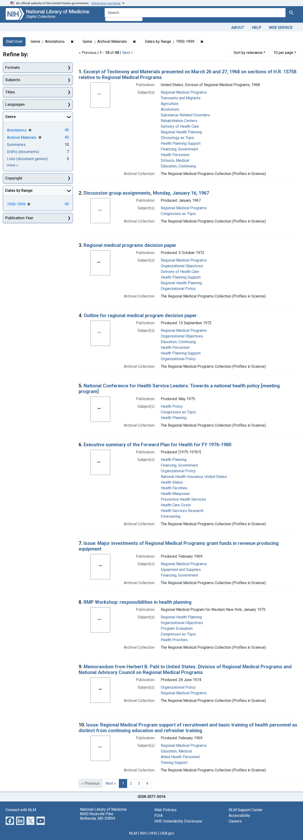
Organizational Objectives (182, 266)
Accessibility (239, 815)
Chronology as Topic (177, 138)
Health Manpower (175, 493)
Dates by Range (18, 190)
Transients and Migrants (181, 98)
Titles (10, 92)
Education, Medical (176, 751)
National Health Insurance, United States (194, 476)
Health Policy (172, 406)
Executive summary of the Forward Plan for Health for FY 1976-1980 (157, 444)
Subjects (12, 80)
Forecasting (170, 516)
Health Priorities (174, 640)
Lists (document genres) (27, 159)
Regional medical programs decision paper (130, 245)
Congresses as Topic (178, 213)
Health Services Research (182, 510)
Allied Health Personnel (180, 757)
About (237, 27)
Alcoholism (170, 109)
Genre (10, 116)
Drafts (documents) (23, 151)
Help (256, 27)
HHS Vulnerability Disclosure (178, 821)
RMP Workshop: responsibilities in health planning (138, 602)
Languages (15, 104)
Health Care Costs (176, 505)
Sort (248, 52)
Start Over (14, 41)
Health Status (172, 482)
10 (283, 52)
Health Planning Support (181, 143)
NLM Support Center (246, 810)
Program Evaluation (177, 628)
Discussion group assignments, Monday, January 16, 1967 (146, 193)
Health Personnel (175, 155)
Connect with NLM (21, 810)
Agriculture (169, 103)
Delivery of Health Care (180, 126)
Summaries (16, 144)
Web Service (281, 27)
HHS (153, 833)
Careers (235, 821)
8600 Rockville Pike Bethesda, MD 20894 (97, 816)
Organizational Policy (178, 288)
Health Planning (174, 418)
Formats (12, 67)
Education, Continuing (178, 166)
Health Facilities (174, 488)
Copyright (13, 178)
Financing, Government (179, 149)
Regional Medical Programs (184, 92)
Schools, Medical (175, 160)
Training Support (174, 762)
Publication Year (19, 218)
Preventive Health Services (183, 499)
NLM (133, 833)
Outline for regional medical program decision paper (140, 315)
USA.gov (167, 833)
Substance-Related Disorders (185, 115)
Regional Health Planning (181, 132)
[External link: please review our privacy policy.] (10, 820)
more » (12, 165)
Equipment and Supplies (181, 569)
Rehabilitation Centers (179, 120)
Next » (127, 52)
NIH (143, 833)
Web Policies (165, 810)
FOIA (158, 815)
